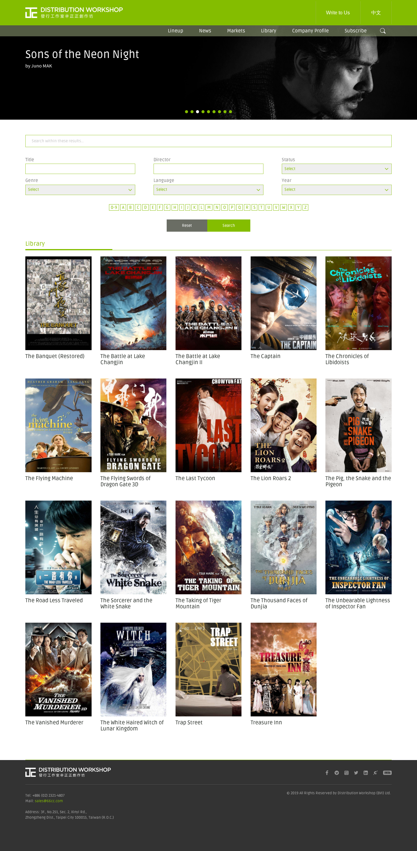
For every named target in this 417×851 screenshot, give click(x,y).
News (205, 31)
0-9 (114, 207)
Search (229, 225)
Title (29, 159)
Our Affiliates (307, 50)
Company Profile (310, 31)
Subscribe (356, 31)
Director (162, 159)
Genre (31, 180)
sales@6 (42, 801)
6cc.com (56, 801)
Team (308, 39)
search (383, 30)
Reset (187, 225)
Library (268, 31)
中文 (376, 12)
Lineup (175, 31)
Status (288, 159)
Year (287, 180)
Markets (236, 31)
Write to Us (338, 12)
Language (164, 180)
